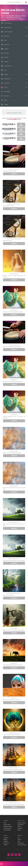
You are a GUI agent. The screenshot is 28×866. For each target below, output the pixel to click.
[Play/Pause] (1, 864)
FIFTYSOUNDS (13, 119)
